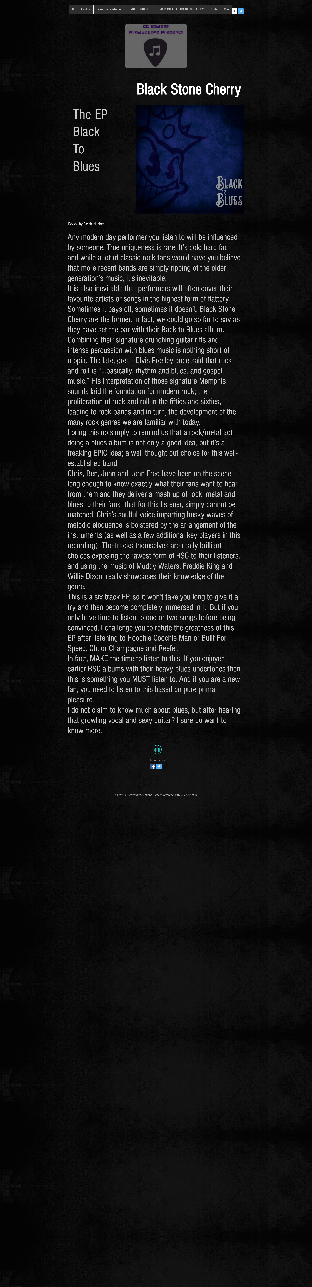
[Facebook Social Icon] (152, 766)
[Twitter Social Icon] (241, 11)
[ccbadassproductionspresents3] (234, 11)
